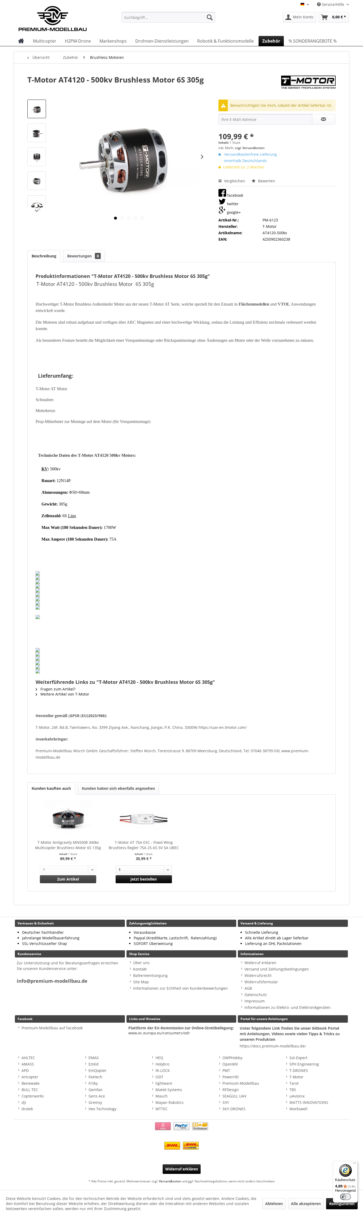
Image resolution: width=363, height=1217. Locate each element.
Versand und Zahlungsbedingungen (276, 969)
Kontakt (140, 969)
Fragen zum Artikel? (57, 689)
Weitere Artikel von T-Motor (64, 694)
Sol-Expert (298, 1057)
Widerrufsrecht (258, 975)
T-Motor (296, 1076)
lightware (163, 1083)
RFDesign (230, 1089)
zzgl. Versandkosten (249, 148)
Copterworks (33, 1096)
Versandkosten (170, 1181)
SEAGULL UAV (234, 1096)
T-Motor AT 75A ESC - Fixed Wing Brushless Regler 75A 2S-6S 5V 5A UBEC (144, 845)
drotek (27, 1108)
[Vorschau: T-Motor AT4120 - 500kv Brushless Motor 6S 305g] (36, 109)
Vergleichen (234, 180)
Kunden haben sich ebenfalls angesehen (118, 788)
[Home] (21, 41)
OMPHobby (232, 1057)
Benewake (31, 1083)
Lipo (72, 515)
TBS (292, 1089)
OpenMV (230, 1064)
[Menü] (354, 1164)
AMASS (28, 1064)
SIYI (225, 1102)
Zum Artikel (68, 879)
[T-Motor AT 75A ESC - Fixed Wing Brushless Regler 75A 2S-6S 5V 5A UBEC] (144, 818)
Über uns (141, 962)
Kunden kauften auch (51, 788)
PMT (226, 1070)
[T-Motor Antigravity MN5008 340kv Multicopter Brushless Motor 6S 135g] (68, 818)
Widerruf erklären (260, 962)
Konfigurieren (341, 1203)
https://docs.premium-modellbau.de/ (273, 1046)
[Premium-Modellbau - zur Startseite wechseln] (58, 17)
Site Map (141, 981)
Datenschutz (255, 994)
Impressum (254, 1001)
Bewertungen (83, 255)
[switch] (345, 1197)
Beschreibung (44, 255)
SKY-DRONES (234, 1108)
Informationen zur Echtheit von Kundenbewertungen (180, 988)
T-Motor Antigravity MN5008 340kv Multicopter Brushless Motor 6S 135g (68, 845)
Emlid (93, 1064)
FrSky (93, 1083)
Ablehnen (274, 1203)
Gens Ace (96, 1096)
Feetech (95, 1076)
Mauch (161, 1096)
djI (24, 1102)
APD (25, 1070)
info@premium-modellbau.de (52, 981)
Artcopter (30, 1076)
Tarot (294, 1083)
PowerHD (230, 1076)
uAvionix (297, 1096)
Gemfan (95, 1089)
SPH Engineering (304, 1064)
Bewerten (266, 180)
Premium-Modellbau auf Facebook (52, 1027)
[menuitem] (168, 17)
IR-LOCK (162, 1070)
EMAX (93, 1057)
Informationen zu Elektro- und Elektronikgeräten (287, 1007)
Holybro (162, 1064)
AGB (248, 988)
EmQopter (97, 1070)
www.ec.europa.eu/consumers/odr (159, 1032)
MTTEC (161, 1108)
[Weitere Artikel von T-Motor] (308, 85)
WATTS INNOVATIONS (308, 1102)
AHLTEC (28, 1057)
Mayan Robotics (169, 1102)
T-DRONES (298, 1070)
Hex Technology (102, 1108)
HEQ (159, 1057)
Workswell (298, 1108)
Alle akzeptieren (306, 1203)
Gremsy (95, 1102)
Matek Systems (168, 1089)
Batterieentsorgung (150, 975)
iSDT (159, 1076)
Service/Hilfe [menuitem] (333, 4)
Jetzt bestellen (143, 879)
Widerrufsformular (261, 981)
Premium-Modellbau (240, 1083)
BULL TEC (30, 1089)
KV (44, 469)
